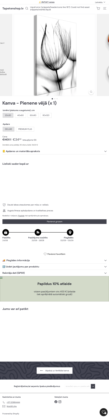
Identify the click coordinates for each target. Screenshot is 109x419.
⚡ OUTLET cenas (46, 2)
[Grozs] (98, 8)
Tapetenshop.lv (13, 8)
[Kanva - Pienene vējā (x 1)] (54, 177)
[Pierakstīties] (93, 386)
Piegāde (21, 216)
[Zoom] (91, 91)
